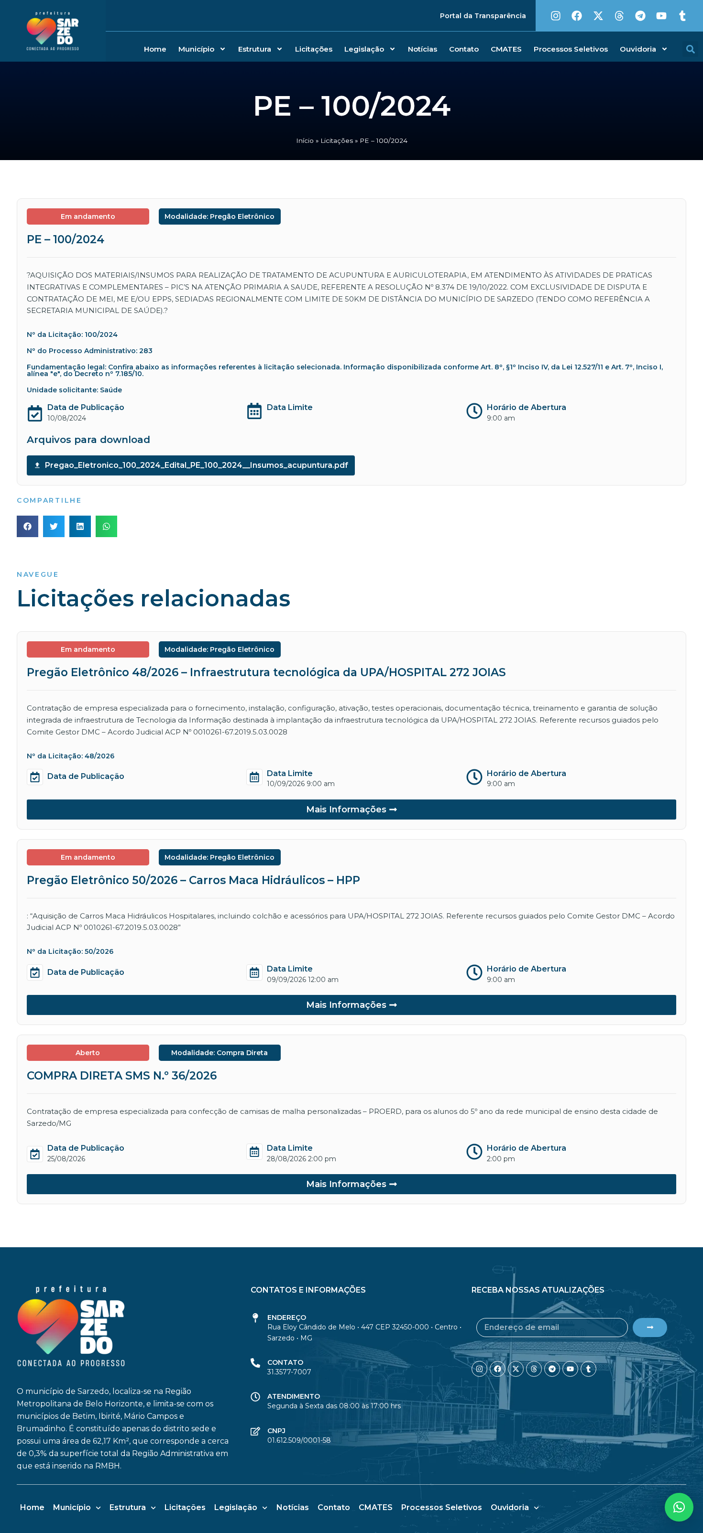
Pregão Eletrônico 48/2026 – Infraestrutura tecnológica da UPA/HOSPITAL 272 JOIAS (266, 672)
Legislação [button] (364, 49)
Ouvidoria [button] (638, 49)
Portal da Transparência (483, 15)
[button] (690, 49)
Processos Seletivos (571, 49)
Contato (464, 49)
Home (155, 49)
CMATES (506, 49)
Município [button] (196, 49)
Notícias (422, 49)
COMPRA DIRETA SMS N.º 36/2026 (122, 1075)
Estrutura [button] (254, 49)
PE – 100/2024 (65, 239)
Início (305, 140)
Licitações (313, 49)
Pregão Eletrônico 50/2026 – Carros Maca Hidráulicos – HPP (193, 880)
